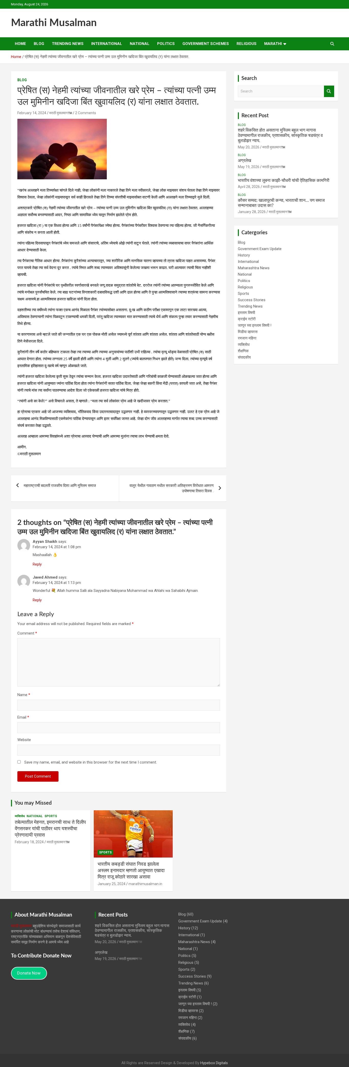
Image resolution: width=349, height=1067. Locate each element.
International (106, 43)
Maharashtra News (254, 268)
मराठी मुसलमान (21, 926)
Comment (27, 633)
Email (23, 717)
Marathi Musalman (54, 23)
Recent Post (255, 115)
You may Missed (33, 803)
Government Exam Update (260, 249)
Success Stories (251, 300)
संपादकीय (244, 357)
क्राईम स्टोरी (246, 319)
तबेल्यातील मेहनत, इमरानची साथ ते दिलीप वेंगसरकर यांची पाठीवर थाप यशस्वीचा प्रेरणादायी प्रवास (50, 828)
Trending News (68, 43)
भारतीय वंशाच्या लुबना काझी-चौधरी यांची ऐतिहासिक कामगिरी (283, 180)
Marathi (273, 43)
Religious (247, 43)
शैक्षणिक (243, 351)
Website (24, 739)
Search (329, 91)
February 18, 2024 (29, 842)
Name (23, 695)
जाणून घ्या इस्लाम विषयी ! (254, 325)
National (139, 43)
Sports (243, 293)
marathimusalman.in (145, 884)
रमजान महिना (247, 338)
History (244, 255)
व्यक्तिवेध (244, 344)
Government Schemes (205, 43)
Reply (37, 564)
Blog (39, 43)
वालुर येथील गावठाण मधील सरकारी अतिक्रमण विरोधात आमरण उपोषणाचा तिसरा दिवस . (172, 488)
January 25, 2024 (111, 884)
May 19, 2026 (248, 167)
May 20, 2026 (248, 147)
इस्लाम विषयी (246, 312)
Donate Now (29, 973)
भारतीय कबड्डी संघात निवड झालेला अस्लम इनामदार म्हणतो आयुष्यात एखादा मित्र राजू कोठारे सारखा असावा (131, 870)
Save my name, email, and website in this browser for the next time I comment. (90, 762)
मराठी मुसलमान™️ (60, 113)
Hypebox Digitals (214, 1063)
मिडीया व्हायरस (248, 332)
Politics (166, 43)
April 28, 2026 (249, 187)
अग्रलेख (244, 160)
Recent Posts (113, 915)
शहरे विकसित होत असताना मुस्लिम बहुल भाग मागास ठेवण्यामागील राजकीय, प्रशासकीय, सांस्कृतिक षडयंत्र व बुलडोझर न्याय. (280, 135)
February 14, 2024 (31, 113)
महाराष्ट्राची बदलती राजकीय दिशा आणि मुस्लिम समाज (60, 485)
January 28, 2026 (252, 212)
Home (20, 43)
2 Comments (85, 113)
